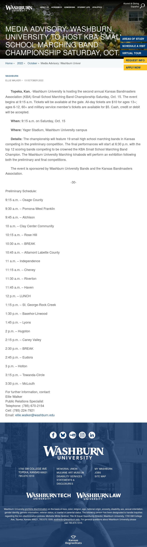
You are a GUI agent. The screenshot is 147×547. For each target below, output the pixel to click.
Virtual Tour (131, 53)
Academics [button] (56, 7)
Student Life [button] (83, 7)
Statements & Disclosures (66, 481)
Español (135, 6)
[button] (142, 6)
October (32, 63)
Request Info (135, 60)
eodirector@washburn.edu (67, 519)
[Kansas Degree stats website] (73, 541)
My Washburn (103, 468)
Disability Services (69, 476)
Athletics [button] (97, 7)
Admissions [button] (69, 7)
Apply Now (133, 67)
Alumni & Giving (131, 3)
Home (9, 63)
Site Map (100, 476)
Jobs (98, 472)
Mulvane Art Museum (70, 472)
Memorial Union (67, 468)
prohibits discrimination (36, 508)
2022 (20, 63)
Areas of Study (133, 39)
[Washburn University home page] (19, 8)
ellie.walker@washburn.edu (35, 414)
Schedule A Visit (133, 46)
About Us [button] (44, 7)
